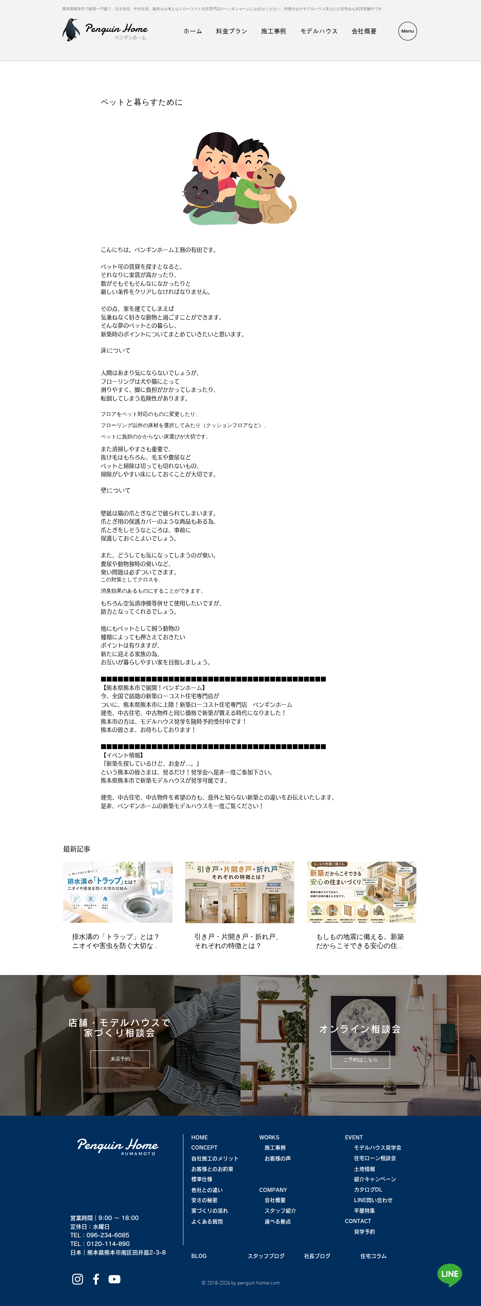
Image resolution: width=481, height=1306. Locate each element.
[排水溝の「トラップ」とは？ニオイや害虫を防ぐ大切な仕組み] (117, 892)
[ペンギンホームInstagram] (77, 1279)
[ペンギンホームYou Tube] (114, 1279)
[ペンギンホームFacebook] (96, 1279)
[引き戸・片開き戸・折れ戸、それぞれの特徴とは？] (240, 892)
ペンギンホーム (130, 37)
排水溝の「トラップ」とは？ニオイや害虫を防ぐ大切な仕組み (116, 941)
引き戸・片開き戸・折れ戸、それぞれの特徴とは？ (238, 941)
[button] (407, 31)
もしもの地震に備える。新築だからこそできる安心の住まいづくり (360, 941)
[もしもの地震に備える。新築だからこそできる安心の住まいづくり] (361, 892)
